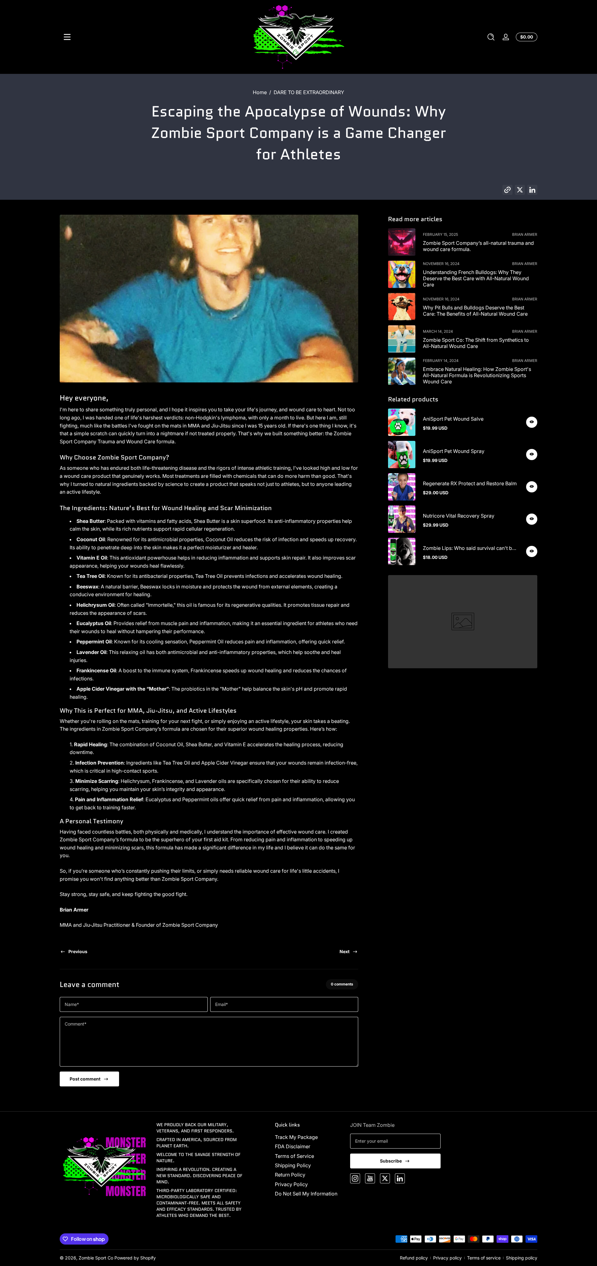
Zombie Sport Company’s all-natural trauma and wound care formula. (478, 246)
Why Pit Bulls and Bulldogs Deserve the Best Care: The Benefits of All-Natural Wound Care (475, 310)
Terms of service (484, 1257)
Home (260, 92)
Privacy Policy (291, 1184)
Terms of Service (294, 1156)
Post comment (85, 1078)
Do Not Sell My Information (306, 1194)
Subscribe (391, 1160)
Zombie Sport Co (96, 1257)
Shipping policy (521, 1257)
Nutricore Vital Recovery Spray (458, 516)
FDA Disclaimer (292, 1146)
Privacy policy (447, 1257)
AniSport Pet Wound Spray (453, 451)
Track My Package (296, 1137)
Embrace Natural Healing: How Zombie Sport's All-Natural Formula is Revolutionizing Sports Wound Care (477, 375)
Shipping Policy (293, 1165)
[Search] (491, 37)
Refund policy (414, 1257)
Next (344, 951)
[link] (462, 621)
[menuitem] (309, 1137)
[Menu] (67, 37)
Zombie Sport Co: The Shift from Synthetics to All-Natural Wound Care (476, 343)
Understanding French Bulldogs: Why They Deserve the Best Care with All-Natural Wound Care (476, 278)
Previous (77, 951)
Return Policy (290, 1175)
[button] (491, 37)
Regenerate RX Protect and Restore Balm (470, 483)
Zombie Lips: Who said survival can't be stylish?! (469, 548)
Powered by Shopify (135, 1257)
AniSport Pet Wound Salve (453, 419)
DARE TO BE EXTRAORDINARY (309, 92)
